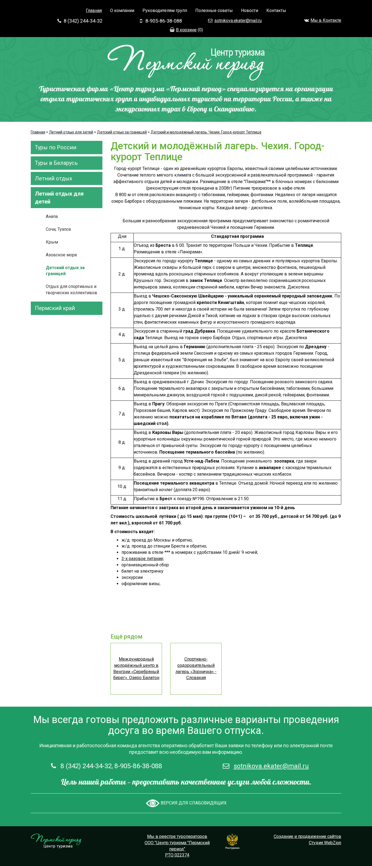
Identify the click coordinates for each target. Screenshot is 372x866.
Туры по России (55, 147)
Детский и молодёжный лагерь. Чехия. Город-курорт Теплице (206, 132)
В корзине (186, 29)
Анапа (52, 216)
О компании (122, 10)
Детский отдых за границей (122, 132)
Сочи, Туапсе (58, 229)
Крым (52, 242)
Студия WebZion (325, 842)
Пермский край (55, 308)
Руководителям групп (164, 10)
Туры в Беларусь (56, 163)
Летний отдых (53, 178)
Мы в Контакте (325, 20)
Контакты (276, 10)
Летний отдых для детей (71, 132)
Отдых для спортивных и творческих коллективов (71, 289)
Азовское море (61, 254)
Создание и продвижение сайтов (307, 836)
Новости (249, 10)
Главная (94, 10)
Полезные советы (214, 10)
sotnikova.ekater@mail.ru (238, 20)
